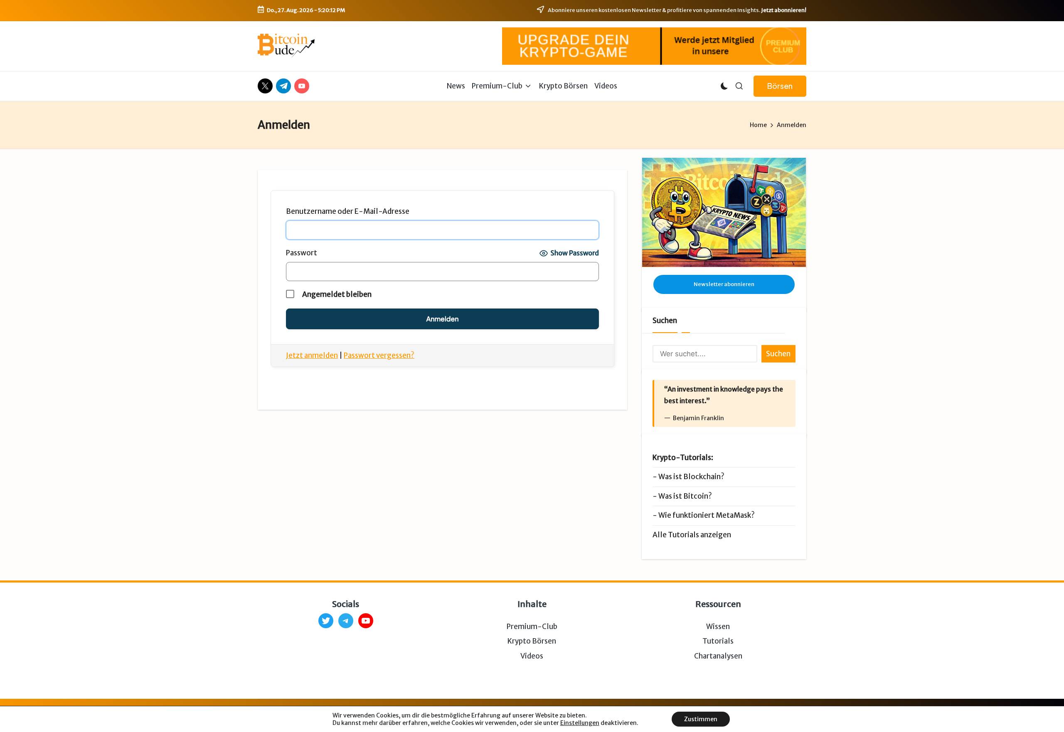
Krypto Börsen (531, 641)
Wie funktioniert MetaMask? (706, 515)
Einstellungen (579, 723)
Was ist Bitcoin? (685, 496)
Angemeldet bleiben (336, 294)
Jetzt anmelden (312, 355)
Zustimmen (700, 719)
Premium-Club (532, 626)
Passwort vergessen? (379, 355)
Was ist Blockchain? (691, 476)
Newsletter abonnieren (724, 284)
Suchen (665, 320)
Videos (531, 656)
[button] (780, 86)
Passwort (301, 252)
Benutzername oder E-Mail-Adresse (347, 211)
